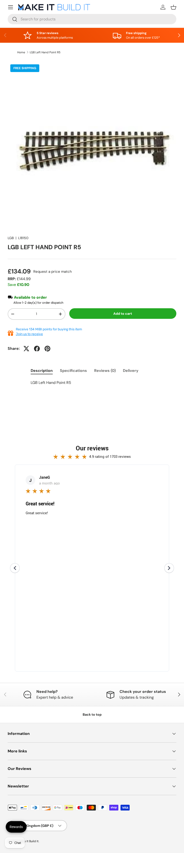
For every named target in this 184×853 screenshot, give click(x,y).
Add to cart (122, 313)
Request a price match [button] (52, 271)
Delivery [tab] (130, 370)
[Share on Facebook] (37, 348)
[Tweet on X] (26, 348)
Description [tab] (42, 370)
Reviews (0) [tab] (105, 370)
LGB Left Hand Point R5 (45, 52)
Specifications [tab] (73, 370)
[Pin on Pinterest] (47, 348)
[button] (173, 7)
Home (21, 52)
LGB (11, 238)
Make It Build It (29, 841)
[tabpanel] (92, 383)
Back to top (92, 714)
